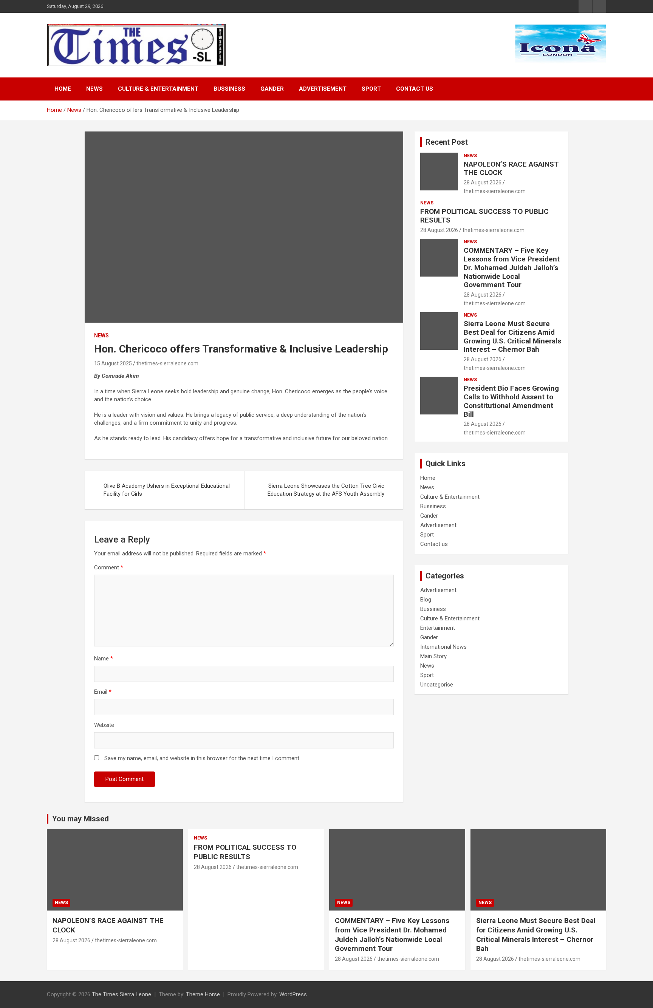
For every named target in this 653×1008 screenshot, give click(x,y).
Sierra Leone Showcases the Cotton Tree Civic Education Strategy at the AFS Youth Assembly (326, 489)
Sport (371, 88)
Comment (108, 567)
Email (102, 691)
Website (104, 725)
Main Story (433, 656)
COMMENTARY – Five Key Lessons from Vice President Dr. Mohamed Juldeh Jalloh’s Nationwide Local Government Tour (512, 267)
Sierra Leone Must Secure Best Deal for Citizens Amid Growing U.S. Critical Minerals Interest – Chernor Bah (512, 336)
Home (62, 88)
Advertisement (323, 88)
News (94, 88)
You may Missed (80, 818)
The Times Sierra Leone (121, 994)
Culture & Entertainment (158, 88)
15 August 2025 (113, 363)
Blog (425, 599)
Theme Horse (203, 994)
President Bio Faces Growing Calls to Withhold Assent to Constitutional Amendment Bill (511, 401)
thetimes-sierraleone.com (167, 363)
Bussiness (229, 88)
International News (443, 646)
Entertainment (437, 628)
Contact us (414, 88)
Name (103, 658)
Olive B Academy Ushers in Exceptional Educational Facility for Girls (167, 489)
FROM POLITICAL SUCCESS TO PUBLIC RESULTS (484, 215)
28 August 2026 (482, 182)
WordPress (293, 994)
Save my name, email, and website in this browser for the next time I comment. (202, 758)
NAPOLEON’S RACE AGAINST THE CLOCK (511, 168)
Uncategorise (436, 684)
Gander (272, 88)
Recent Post (447, 142)
